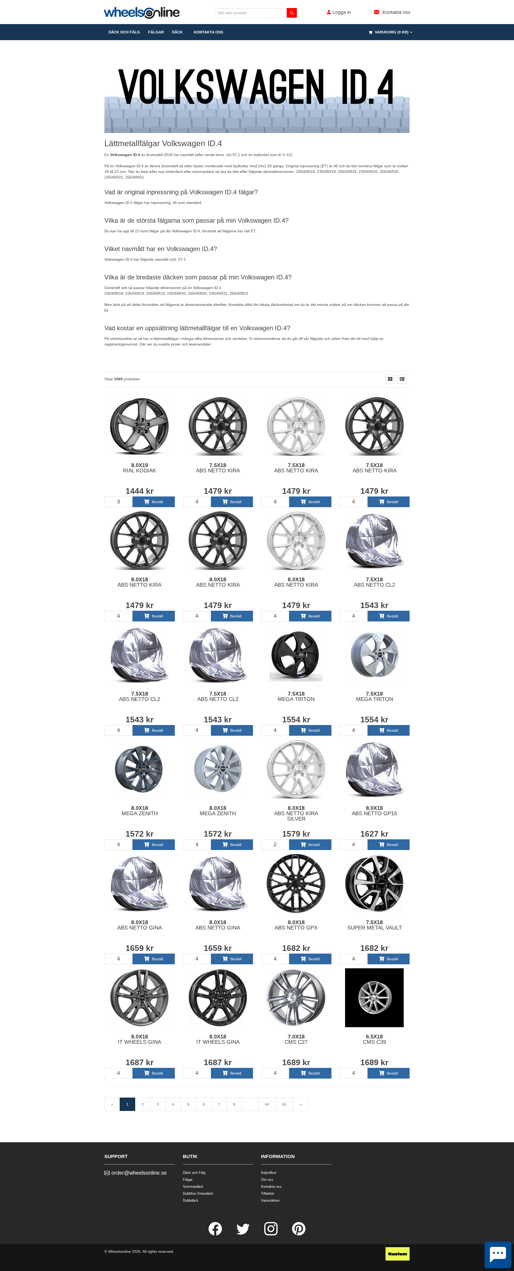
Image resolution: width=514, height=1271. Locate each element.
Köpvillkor (268, 1173)
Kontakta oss (207, 32)
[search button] (292, 13)
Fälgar (187, 1180)
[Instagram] (271, 1234)
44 (267, 1104)
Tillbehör (267, 1194)
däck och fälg (124, 32)
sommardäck (203, 171)
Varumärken (270, 1200)
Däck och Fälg (194, 1173)
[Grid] (390, 379)
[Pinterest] (298, 1234)
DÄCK (177, 32)
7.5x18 (218, 467)
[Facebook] (216, 1234)
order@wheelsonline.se (138, 1173)
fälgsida (316, 338)
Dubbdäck (190, 1200)
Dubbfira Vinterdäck (198, 1194)
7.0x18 (296, 1039)
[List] (402, 379)
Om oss (267, 1180)
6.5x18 (374, 1039)
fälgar (156, 32)
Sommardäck (193, 1187)
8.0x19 (139, 467)
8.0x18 (139, 582)
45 (284, 1104)
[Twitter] (244, 1234)
